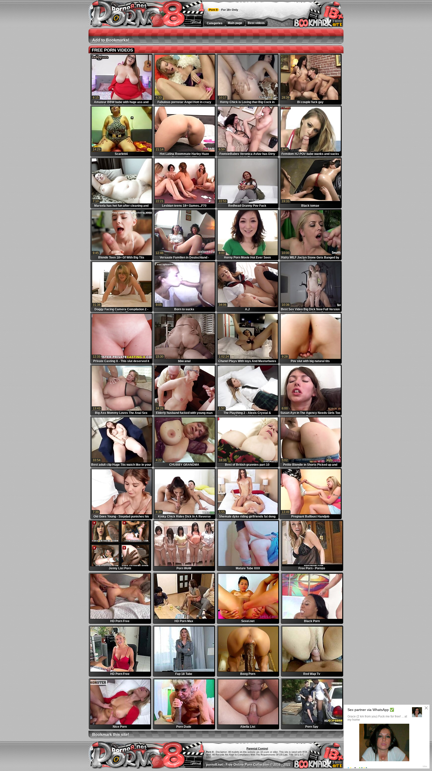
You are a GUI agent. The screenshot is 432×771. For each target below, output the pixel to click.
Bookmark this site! (110, 734)
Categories (214, 23)
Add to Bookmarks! (110, 40)
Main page (235, 23)
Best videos (256, 23)
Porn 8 (213, 9)
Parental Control (257, 748)
